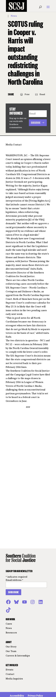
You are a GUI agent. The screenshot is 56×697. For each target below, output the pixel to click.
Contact (10, 674)
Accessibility (17, 695)
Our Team (11, 651)
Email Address (14, 580)
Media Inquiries (14, 678)
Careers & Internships (18, 655)
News (14, 16)
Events (9, 669)
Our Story (11, 646)
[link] (25, 94)
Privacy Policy (35, 695)
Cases (9, 623)
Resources (11, 632)
